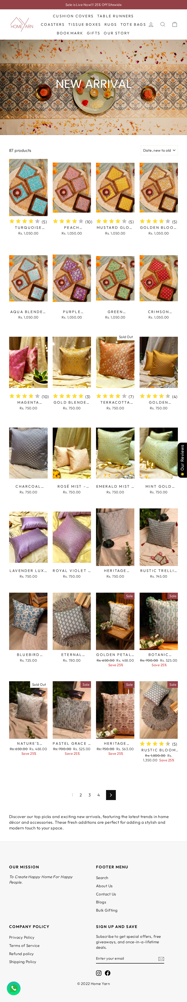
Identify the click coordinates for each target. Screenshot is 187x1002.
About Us (104, 885)
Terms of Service (24, 945)
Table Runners (115, 16)
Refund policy (21, 953)
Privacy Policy (21, 937)
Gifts (93, 33)
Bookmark (70, 33)
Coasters (53, 24)
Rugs (110, 24)
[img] (24, 222)
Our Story (117, 33)
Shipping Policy (22, 961)
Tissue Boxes (84, 24)
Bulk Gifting (106, 910)
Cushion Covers (73, 16)
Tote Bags (133, 24)
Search (102, 877)
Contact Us (106, 894)
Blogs (101, 902)
